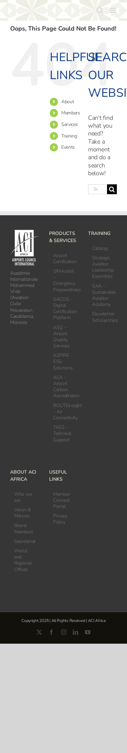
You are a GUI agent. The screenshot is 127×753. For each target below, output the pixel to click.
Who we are (23, 497)
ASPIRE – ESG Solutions (63, 361)
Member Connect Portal (61, 500)
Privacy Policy (60, 519)
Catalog (100, 248)
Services (69, 124)
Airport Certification (64, 259)
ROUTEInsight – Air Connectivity (64, 412)
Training (69, 136)
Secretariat (25, 541)
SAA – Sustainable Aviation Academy (102, 295)
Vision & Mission (22, 513)
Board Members (23, 528)
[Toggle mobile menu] (113, 10)
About (67, 101)
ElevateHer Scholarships (102, 317)
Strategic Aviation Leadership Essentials (102, 267)
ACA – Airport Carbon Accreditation (64, 386)
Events (68, 147)
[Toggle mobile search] (100, 10)
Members (70, 113)
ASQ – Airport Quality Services (61, 337)
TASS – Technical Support (62, 433)
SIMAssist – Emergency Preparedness (64, 280)
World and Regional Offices (23, 560)
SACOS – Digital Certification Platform (64, 308)
